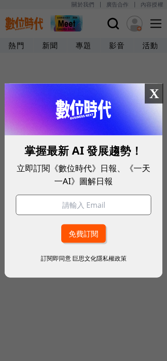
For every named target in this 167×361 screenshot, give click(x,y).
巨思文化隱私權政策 (99, 258)
